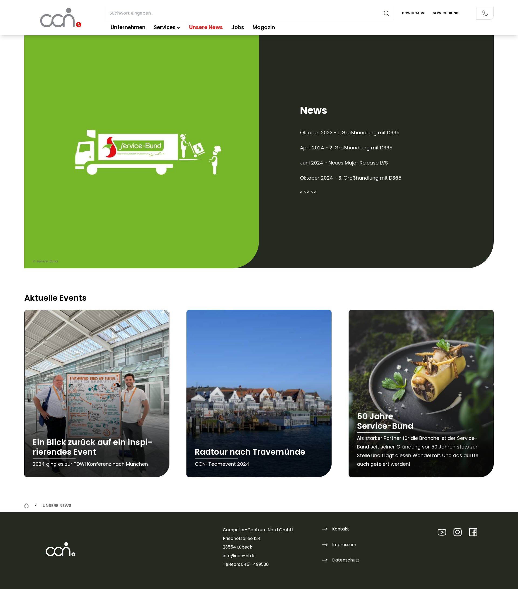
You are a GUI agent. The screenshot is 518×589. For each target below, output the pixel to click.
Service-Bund (445, 13)
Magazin (264, 27)
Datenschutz (345, 560)
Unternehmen (128, 27)
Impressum (344, 545)
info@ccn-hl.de (239, 556)
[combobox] (249, 13)
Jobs (237, 27)
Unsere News (206, 27)
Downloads (413, 13)
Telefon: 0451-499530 (246, 564)
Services (165, 27)
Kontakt (340, 529)
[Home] (26, 505)
